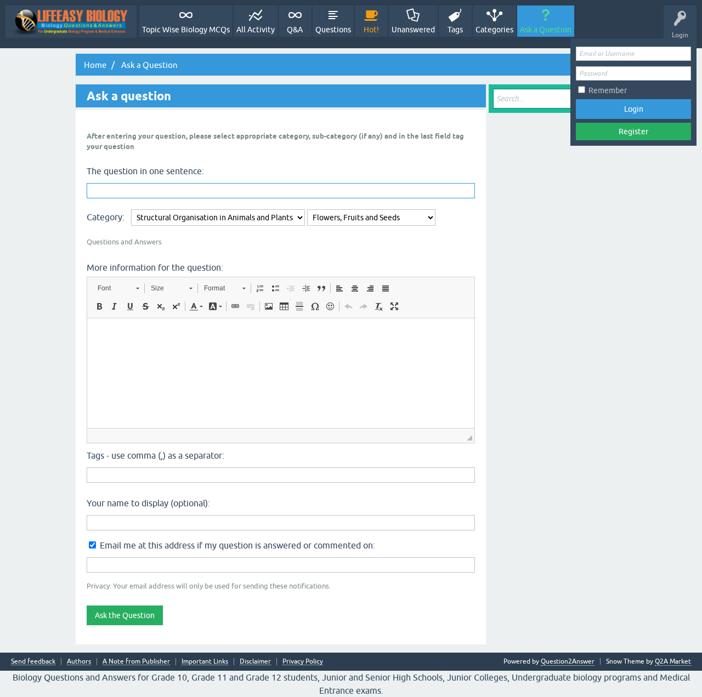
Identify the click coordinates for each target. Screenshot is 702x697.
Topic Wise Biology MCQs (186, 29)
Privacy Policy (302, 661)
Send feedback (33, 661)
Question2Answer (568, 661)
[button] (118, 288)
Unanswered (413, 29)
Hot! (371, 29)
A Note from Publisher (136, 661)
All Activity (255, 29)
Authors (79, 661)
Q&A (295, 29)
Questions (333, 29)
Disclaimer (255, 661)
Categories (494, 29)
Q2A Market (673, 661)
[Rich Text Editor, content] (280, 373)
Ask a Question (545, 29)
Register (633, 131)
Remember (607, 90)
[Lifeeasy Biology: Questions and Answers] (71, 21)
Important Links (205, 661)
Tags (455, 29)
